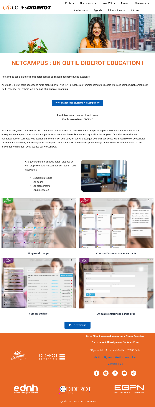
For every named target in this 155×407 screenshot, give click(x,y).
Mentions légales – (104, 357)
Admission (79, 10)
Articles (135, 10)
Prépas (125, 3)
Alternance (140, 3)
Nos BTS (107, 3)
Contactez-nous (115, 364)
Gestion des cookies (126, 357)
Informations (115, 10)
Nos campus (87, 3)
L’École (67, 3)
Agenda (98, 10)
